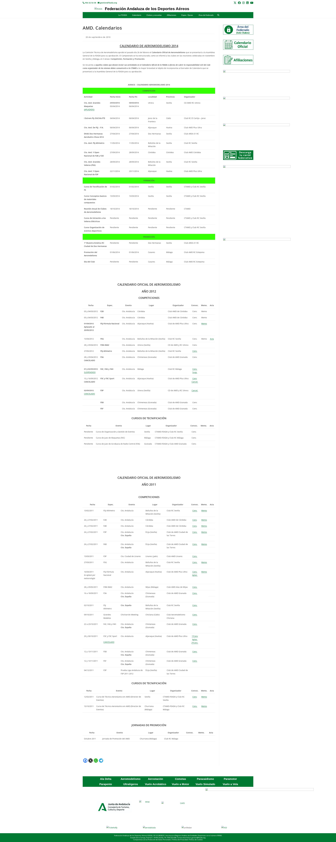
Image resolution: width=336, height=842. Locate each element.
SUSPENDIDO (90, 372)
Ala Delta (105, 778)
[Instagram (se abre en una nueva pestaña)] (243, 2)
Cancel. (195, 382)
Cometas (180, 778)
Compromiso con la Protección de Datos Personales (152, 839)
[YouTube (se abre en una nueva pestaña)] (251, 2)
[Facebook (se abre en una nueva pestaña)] (239, 2)
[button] (218, 15)
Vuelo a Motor (180, 784)
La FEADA (122, 15)
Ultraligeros (130, 784)
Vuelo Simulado (205, 784)
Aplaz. (195, 575)
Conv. (194, 351)
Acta (212, 339)
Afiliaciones (171, 15)
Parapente (105, 784)
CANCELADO (108, 642)
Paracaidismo (205, 778)
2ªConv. (194, 642)
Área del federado (206, 15)
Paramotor (230, 778)
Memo (204, 323)
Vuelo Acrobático (155, 784)
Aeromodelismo (130, 778)
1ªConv (195, 636)
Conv (194, 378)
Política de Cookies (196, 839)
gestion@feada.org (108, 2)
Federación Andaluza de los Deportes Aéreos (147, 9)
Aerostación (155, 778)
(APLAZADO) (89, 109)
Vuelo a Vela (230, 784)
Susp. (194, 372)
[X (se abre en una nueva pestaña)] (235, 2)
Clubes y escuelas (154, 15)
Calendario (136, 15)
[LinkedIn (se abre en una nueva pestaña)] (247, 2)
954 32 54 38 (90, 2)
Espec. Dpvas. (187, 15)
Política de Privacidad (180, 839)
